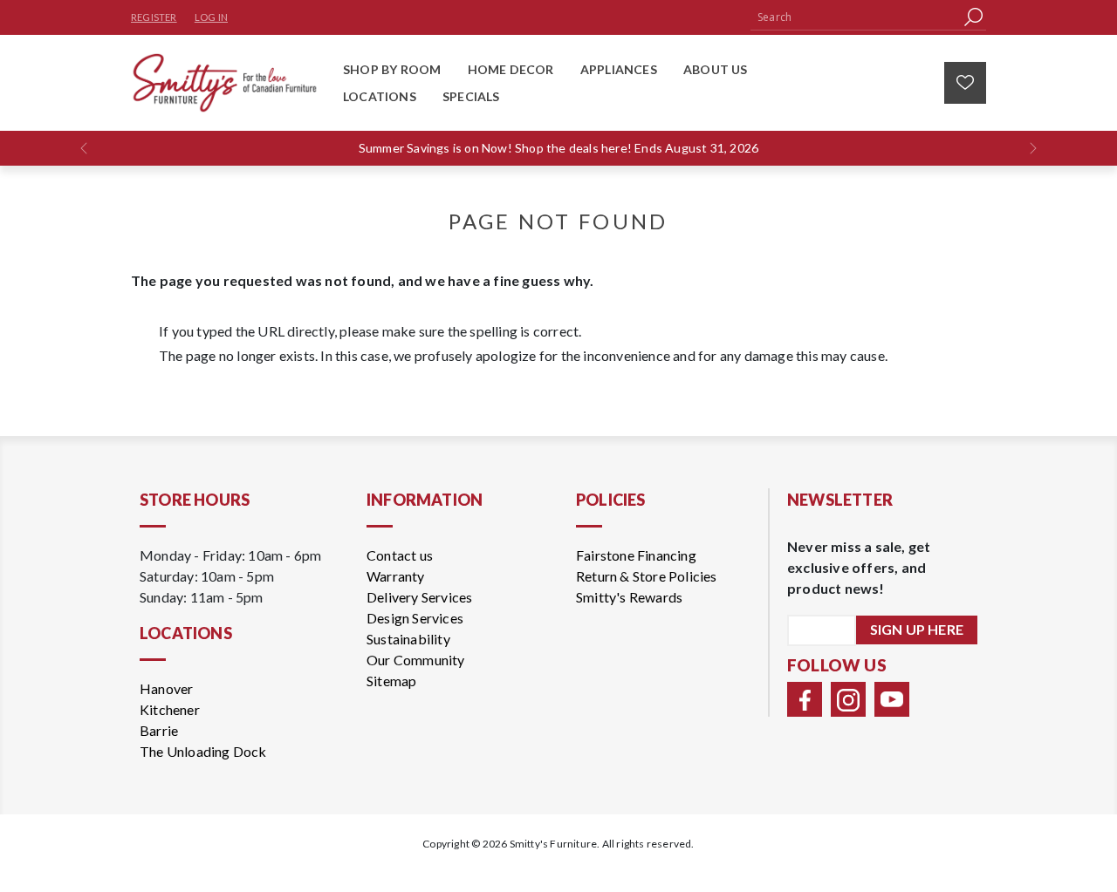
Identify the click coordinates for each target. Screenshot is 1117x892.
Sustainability (408, 638)
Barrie (159, 730)
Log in (211, 17)
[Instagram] (848, 699)
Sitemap (391, 680)
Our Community (416, 659)
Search (973, 17)
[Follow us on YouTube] (892, 699)
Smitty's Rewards (629, 597)
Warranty (396, 576)
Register (154, 17)
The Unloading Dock (203, 751)
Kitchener (170, 709)
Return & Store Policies (646, 576)
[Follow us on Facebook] (805, 699)
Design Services (415, 617)
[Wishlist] (965, 83)
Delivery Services (419, 597)
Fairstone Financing (636, 555)
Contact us (400, 555)
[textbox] (855, 17)
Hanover (166, 688)
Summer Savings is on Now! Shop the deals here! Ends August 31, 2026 (558, 147)
